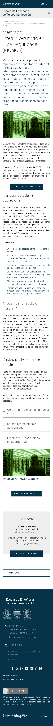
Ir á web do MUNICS (27, 493)
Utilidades (45, 4)
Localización (16, 645)
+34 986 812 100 (28, 629)
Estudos (6, 21)
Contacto (13, 659)
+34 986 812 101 (26, 633)
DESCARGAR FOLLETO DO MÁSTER (19, 479)
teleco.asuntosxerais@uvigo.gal (22, 637)
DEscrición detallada (27, 186)
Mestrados (16, 21)
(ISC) (33, 216)
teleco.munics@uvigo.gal (27, 532)
